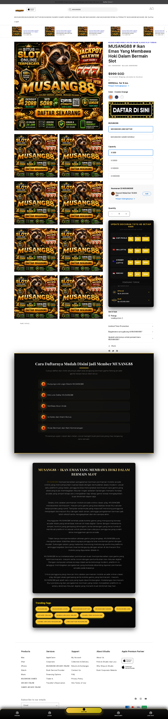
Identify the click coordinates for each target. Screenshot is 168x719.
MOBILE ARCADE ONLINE (66, 615)
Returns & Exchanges (80, 666)
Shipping (122, 77)
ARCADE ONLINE (78, 17)
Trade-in (49, 679)
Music (23, 674)
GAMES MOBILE (64, 17)
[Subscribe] (56, 705)
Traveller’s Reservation (55, 683)
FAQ (73, 674)
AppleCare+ (51, 657)
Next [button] (152, 2)
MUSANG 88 (142, 17)
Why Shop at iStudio (105, 666)
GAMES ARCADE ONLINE (31, 687)
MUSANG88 (19, 17)
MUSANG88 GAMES (50, 17)
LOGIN (49, 715)
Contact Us (76, 670)
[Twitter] (113, 351)
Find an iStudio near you (106, 662)
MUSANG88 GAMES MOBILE (123, 137)
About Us (100, 657)
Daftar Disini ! (108, 2)
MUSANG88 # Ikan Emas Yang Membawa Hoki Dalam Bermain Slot (84, 2)
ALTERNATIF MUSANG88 (126, 17)
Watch (23, 670)
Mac (23, 657)
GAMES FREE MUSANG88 (92, 615)
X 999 (113, 153)
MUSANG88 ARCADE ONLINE (57, 666)
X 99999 (115, 168)
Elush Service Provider (55, 670)
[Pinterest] (117, 351)
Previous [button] (15, 2)
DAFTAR (84, 711)
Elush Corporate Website (107, 670)
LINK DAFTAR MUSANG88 (76, 622)
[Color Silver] (122, 97)
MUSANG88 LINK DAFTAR (121, 129)
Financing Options (53, 674)
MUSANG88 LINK (93, 17)
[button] (19, 17)
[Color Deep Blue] (116, 97)
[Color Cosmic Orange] (110, 97)
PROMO (17, 715)
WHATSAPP (118, 715)
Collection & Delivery (80, 662)
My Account (76, 657)
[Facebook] (110, 351)
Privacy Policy (77, 679)
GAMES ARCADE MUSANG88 (49, 622)
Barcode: (125, 65)
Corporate (50, 662)
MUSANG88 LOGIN (60, 609)
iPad (23, 662)
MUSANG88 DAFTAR (32, 17)
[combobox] (92, 9)
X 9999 (114, 160)
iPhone (24, 666)
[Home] (19, 10)
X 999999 (115, 176)
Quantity (112, 208)
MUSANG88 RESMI (108, 17)
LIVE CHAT (150, 715)
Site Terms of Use (78, 683)
